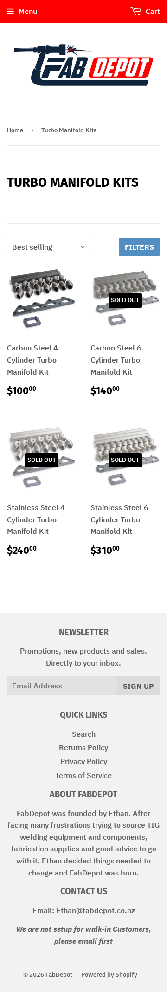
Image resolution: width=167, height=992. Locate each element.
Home (15, 130)
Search (84, 734)
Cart (152, 11)
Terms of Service (83, 775)
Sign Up (138, 686)
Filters (139, 247)
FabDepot (58, 975)
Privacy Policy (83, 761)
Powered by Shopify (109, 975)
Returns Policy (83, 747)
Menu (28, 11)
